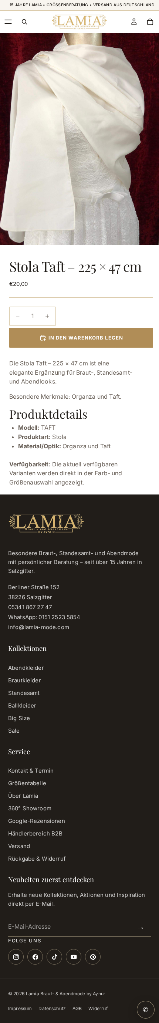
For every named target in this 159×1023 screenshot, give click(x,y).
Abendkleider (26, 667)
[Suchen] (24, 22)
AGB (77, 1008)
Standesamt (24, 692)
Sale (14, 730)
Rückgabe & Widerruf (37, 858)
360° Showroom (29, 808)
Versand (19, 846)
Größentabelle (27, 783)
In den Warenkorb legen (85, 338)
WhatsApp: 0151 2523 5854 (44, 617)
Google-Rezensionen (36, 820)
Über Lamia (23, 795)
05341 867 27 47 (30, 607)
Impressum (20, 1008)
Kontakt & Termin (31, 770)
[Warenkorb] (150, 22)
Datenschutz (52, 1008)
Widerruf (98, 1008)
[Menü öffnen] (8, 22)
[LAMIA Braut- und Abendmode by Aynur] (79, 22)
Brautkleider (24, 680)
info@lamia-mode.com (38, 627)
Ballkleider (22, 705)
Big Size (19, 718)
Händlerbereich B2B (35, 833)
